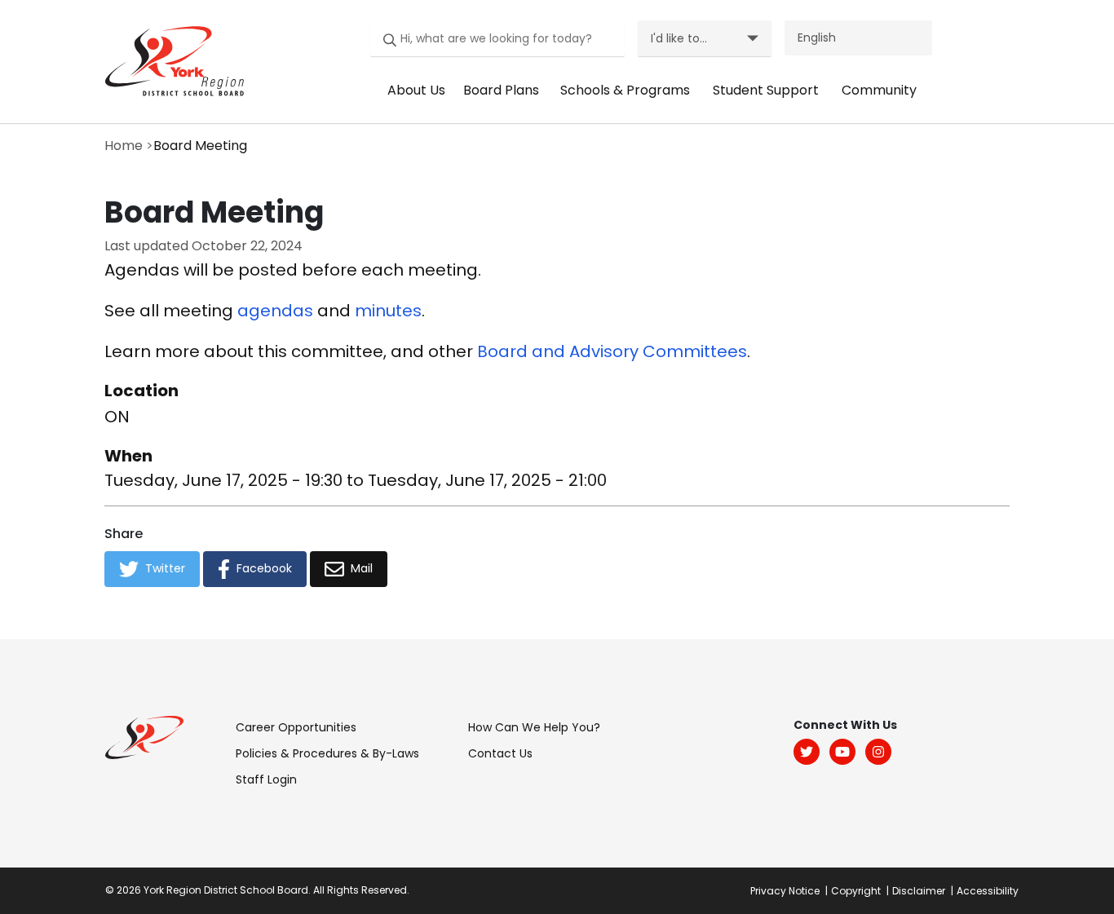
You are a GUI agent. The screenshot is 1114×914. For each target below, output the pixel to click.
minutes (388, 310)
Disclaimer (918, 891)
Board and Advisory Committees (612, 351)
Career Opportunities (296, 727)
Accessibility (988, 891)
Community (879, 90)
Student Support (766, 90)
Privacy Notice (785, 891)
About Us (416, 90)
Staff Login (266, 779)
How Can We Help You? (534, 727)
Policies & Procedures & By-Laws (327, 753)
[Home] (170, 60)
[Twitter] (807, 752)
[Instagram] (878, 752)
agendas (275, 310)
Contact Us (500, 753)
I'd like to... (679, 38)
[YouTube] (842, 752)
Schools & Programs (625, 90)
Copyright (856, 891)
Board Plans (501, 90)
